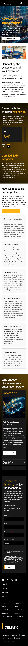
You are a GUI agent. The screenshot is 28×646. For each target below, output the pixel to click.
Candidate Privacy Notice (8, 641)
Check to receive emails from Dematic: (15, 551)
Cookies (18, 638)
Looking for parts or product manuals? (12, 509)
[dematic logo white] (10, 627)
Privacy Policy (11, 562)
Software (5, 592)
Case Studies (5, 610)
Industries (5, 584)
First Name (7, 515)
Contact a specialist (9, 38)
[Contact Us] (6, 3)
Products (5, 588)
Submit (10, 567)
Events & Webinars (7, 616)
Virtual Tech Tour (19, 616)
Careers (4, 606)
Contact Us (5, 613)
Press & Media (18, 610)
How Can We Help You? (11, 539)
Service (4, 596)
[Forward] (8, 146)
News (16, 606)
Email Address (8, 531)
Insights (17, 603)
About (3, 603)
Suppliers (17, 613)
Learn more (8, 452)
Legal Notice (15, 635)
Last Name (7, 523)
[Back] (3, 146)
